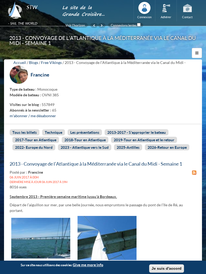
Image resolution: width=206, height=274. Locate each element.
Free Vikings (51, 62)
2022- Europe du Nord (34, 147)
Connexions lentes (124, 25)
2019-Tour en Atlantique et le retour (144, 140)
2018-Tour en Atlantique (85, 140)
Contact (187, 17)
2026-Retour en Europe (167, 147)
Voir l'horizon (75, 25)
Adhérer (166, 17)
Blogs (33, 62)
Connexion (144, 17)
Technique (53, 132)
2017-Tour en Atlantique (35, 140)
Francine (40, 75)
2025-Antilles (128, 147)
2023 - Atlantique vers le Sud (85, 147)
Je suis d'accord (167, 268)
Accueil (19, 62)
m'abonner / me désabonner (33, 115)
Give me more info (88, 264)
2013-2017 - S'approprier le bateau (136, 132)
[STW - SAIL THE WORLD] (32, 1)
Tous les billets (24, 132)
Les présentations (84, 132)
